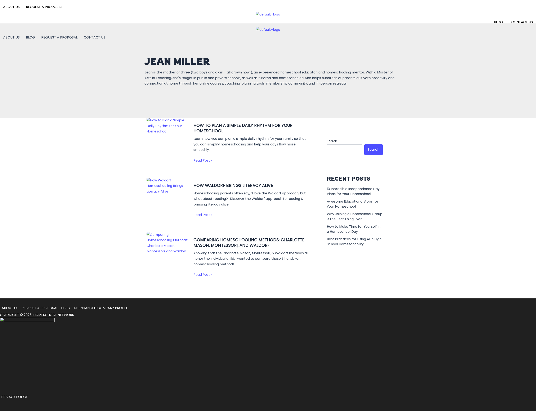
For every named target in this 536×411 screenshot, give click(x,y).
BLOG (498, 22)
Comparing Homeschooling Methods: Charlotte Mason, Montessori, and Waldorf (248, 242)
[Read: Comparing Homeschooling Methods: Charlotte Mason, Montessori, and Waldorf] (167, 242)
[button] (499, 22)
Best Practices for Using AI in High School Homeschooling (354, 242)
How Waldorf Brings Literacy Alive (233, 185)
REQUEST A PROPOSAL (44, 6)
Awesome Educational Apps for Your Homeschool (352, 204)
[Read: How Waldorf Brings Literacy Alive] (167, 185)
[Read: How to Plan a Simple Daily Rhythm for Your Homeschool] (167, 125)
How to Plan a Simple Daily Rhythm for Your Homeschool (242, 128)
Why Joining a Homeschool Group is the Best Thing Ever (354, 216)
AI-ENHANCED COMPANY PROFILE (100, 308)
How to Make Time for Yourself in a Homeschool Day (353, 229)
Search (332, 141)
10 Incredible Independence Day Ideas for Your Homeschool (353, 191)
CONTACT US (522, 22)
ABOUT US (11, 6)
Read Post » (202, 160)
